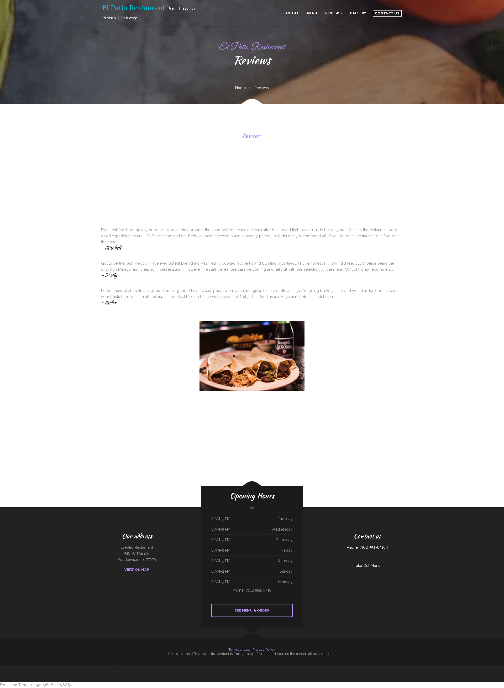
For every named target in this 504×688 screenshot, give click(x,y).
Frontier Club (392, 668)
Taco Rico (121, 668)
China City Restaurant (230, 668)
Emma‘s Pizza (369, 668)
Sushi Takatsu (346, 668)
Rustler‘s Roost (60, 668)
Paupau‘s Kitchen (193, 668)
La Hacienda (117, 668)
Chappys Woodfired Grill (384, 668)
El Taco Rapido (172, 668)
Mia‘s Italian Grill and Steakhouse (215, 668)
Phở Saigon (125, 668)
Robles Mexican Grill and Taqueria (440, 668)
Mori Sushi (432, 668)
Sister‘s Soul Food (102, 668)
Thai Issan (411, 668)
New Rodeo (77, 668)
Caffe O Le (428, 668)
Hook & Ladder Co (67, 668)
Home (240, 88)
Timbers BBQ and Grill (250, 668)
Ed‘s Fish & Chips (199, 668)
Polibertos (281, 668)
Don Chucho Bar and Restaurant (404, 668)
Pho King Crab (303, 668)
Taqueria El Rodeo (130, 668)
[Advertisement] (252, 186)
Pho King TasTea (224, 668)
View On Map (136, 570)
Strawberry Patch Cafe (324, 668)
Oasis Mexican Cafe (206, 668)
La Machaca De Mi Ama (239, 668)
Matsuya (81, 668)
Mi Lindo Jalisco (159, 668)
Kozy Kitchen (291, 668)
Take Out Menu (367, 565)
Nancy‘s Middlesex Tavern (110, 668)
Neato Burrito (416, 668)
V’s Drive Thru (363, 668)
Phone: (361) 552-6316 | (367, 547)
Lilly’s (379, 668)
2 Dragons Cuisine (374, 668)
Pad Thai (350, 668)
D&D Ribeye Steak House (316, 668)
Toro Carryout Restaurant (87, 668)
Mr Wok (146, 668)
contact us (327, 654)
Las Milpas (72, 668)
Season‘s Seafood (422, 668)
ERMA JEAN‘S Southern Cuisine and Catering (261, 668)
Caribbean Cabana (308, 668)
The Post (245, 668)
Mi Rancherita (331, 668)
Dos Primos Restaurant (152, 668)
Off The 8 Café (286, 668)
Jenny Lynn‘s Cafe (276, 668)
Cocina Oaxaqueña (166, 668)
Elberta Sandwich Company (186, 668)
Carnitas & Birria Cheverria (357, 668)
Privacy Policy (264, 649)
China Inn (271, 668)
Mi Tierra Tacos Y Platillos (338, 668)
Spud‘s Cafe (396, 668)
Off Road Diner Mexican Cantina (139, 668)
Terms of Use (239, 649)
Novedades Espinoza (95, 668)
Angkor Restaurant (178, 668)
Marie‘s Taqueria (297, 668)
